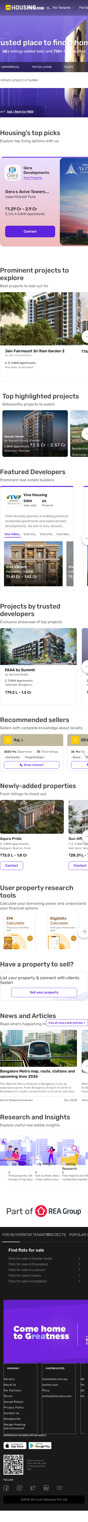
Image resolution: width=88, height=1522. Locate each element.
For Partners (12, 1390)
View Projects (32, 177)
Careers (9, 1379)
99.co (46, 1390)
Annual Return (13, 1401)
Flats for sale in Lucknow (26, 1270)
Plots (68, 67)
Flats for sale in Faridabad (27, 1281)
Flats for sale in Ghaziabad (28, 1264)
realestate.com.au (54, 1379)
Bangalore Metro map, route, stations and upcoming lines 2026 (37, 1074)
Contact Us (11, 1413)
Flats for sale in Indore (24, 1276)
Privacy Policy (14, 1407)
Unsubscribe (12, 1419)
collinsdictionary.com (57, 1396)
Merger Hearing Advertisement (14, 1426)
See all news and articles (67, 1022)
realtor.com (50, 1384)
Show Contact (33, 765)
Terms (8, 1396)
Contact (11, 866)
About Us (10, 1384)
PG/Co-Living (42, 67)
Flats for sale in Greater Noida (30, 1259)
